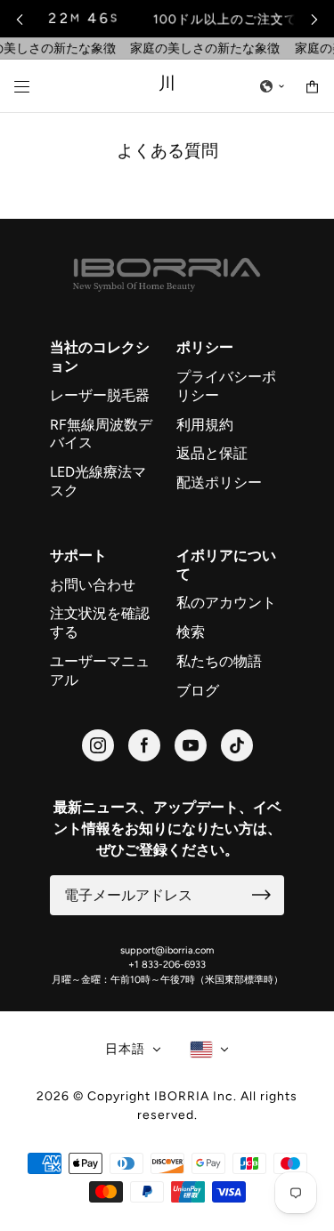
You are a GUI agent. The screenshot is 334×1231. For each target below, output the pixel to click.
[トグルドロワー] (21, 87)
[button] (272, 86)
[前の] (19, 19)
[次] (314, 19)
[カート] (312, 86)
